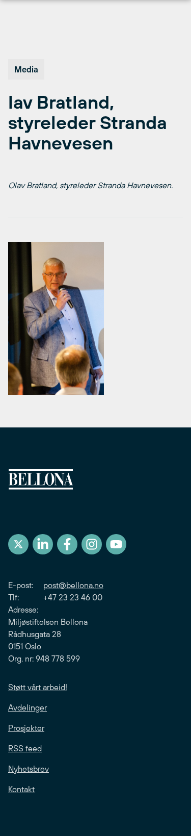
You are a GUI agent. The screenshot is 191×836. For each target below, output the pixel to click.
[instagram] (91, 544)
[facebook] (67, 544)
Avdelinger (27, 707)
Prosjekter (26, 727)
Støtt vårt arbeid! (37, 687)
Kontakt (21, 789)
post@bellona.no (73, 585)
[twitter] (18, 544)
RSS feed (25, 748)
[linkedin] (43, 544)
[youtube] (116, 544)
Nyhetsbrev (28, 768)
